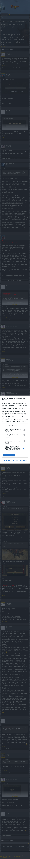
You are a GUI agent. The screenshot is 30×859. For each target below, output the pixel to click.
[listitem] (15, 426)
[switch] (24, 430)
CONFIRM (9, 455)
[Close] (27, 398)
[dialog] (15, 429)
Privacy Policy (23, 460)
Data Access (15, 460)
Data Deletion (6, 460)
